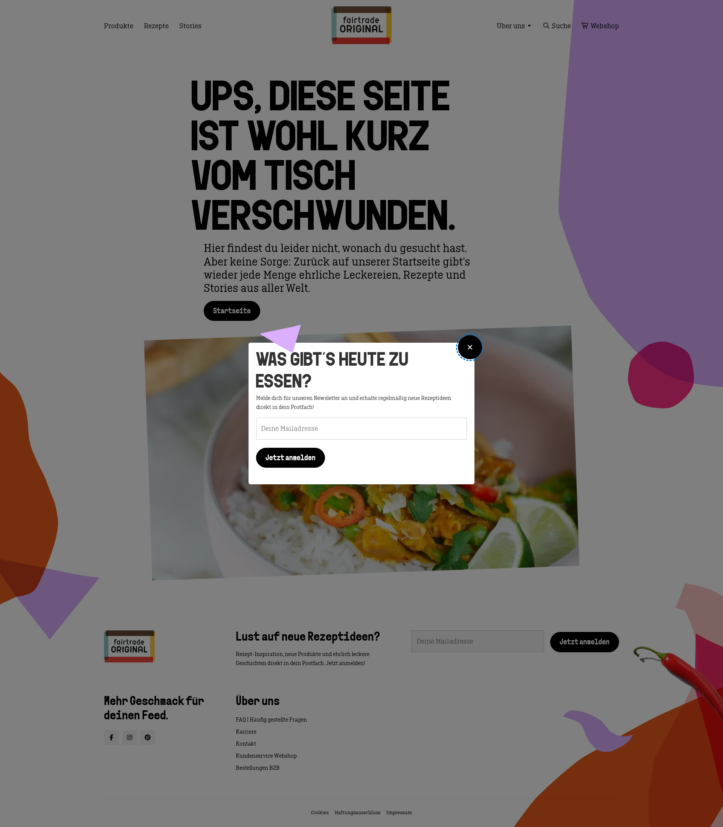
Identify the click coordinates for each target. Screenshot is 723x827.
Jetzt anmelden (290, 458)
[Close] (470, 347)
